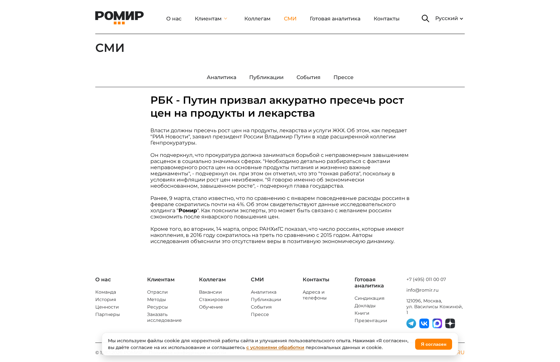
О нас (173, 19)
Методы (156, 299)
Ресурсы (157, 307)
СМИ (290, 19)
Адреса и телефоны (315, 295)
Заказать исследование (164, 317)
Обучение (211, 307)
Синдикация (369, 298)
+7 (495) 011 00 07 (426, 279)
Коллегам (257, 19)
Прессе (260, 314)
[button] (425, 18)
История (105, 299)
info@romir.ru (422, 290)
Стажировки (214, 299)
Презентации (371, 320)
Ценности (107, 307)
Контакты (387, 19)
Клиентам (208, 19)
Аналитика (263, 292)
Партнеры (107, 314)
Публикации (266, 299)
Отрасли (157, 292)
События (261, 307)
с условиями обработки (275, 347)
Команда (105, 292)
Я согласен (433, 344)
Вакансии (210, 292)
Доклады (365, 306)
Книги (362, 313)
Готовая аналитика (335, 19)
